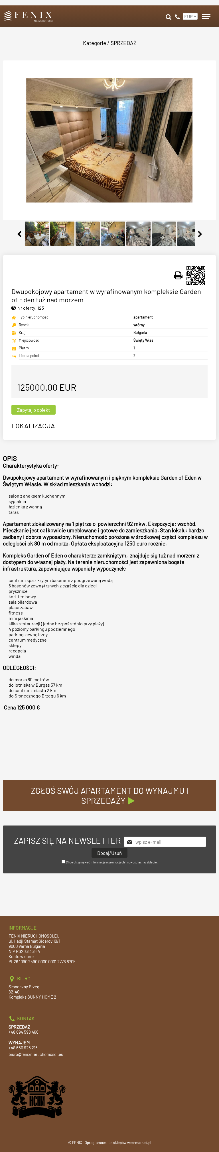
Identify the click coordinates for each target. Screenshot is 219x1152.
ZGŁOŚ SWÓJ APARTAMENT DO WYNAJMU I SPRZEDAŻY (109, 796)
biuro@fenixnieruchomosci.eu (36, 1054)
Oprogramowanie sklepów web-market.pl (118, 1142)
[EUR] (189, 14)
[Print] (178, 275)
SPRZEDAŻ (123, 43)
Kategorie (94, 43)
